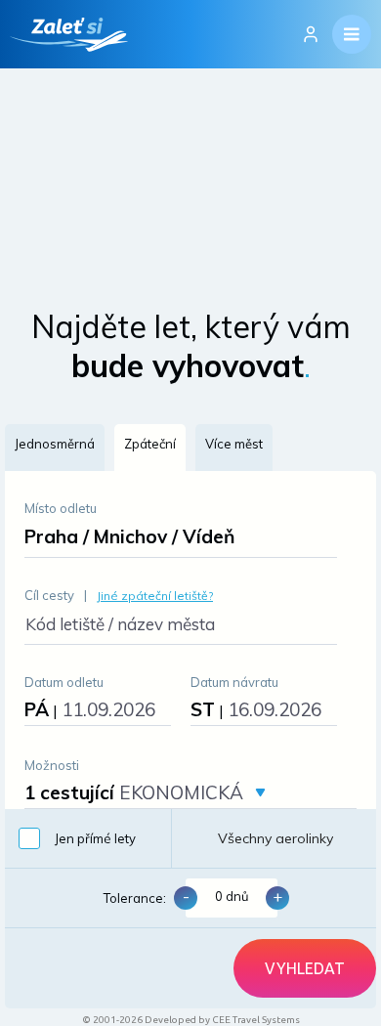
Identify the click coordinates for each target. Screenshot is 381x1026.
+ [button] (277, 896)
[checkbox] (88, 838)
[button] (55, 447)
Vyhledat (305, 968)
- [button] (186, 896)
